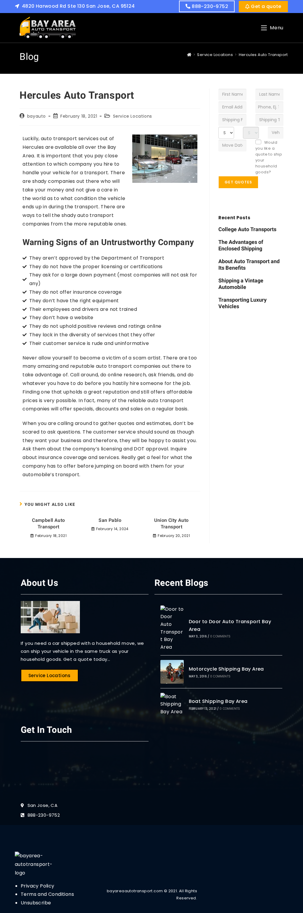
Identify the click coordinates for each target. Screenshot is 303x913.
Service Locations (132, 116)
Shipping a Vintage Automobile (240, 284)
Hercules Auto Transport (263, 54)
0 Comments (220, 636)
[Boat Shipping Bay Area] (172, 704)
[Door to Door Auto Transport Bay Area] (172, 628)
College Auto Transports (247, 230)
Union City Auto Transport (171, 523)
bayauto (36, 116)
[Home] (189, 54)
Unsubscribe (36, 902)
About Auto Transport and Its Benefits (249, 265)
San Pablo (110, 520)
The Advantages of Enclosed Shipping (240, 245)
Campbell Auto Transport (48, 523)
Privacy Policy (37, 885)
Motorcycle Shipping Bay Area (226, 669)
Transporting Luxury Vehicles (242, 303)
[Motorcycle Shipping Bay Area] (172, 671)
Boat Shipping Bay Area (218, 701)
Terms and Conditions (47, 894)
